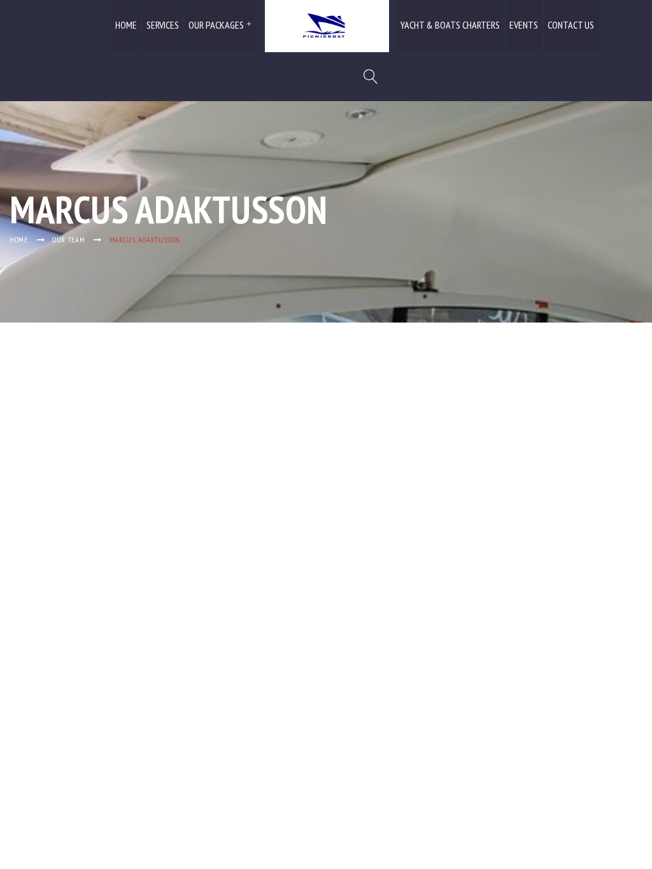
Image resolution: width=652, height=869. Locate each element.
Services (162, 24)
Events (523, 24)
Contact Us (571, 24)
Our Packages (216, 24)
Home (126, 24)
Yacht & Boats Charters (450, 24)
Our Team (68, 239)
